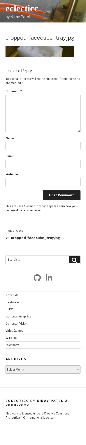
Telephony (12, 345)
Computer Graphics (18, 316)
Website (12, 174)
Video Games (14, 330)
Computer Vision (16, 323)
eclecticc (22, 8)
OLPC (9, 309)
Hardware (12, 302)
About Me (12, 295)
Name (10, 138)
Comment (14, 91)
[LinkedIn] (48, 277)
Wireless (11, 337)
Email (10, 156)
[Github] (37, 277)
